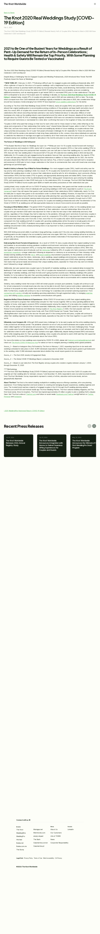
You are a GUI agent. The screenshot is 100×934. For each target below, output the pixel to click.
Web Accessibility (48, 858)
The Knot (19, 830)
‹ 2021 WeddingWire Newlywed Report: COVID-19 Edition (24, 411)
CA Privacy (58, 858)
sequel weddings (45, 255)
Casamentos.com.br (40, 843)
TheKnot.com (31, 394)
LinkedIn (71, 829)
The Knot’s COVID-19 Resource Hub (25, 343)
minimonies (46, 250)
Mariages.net (38, 829)
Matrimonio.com (39, 833)
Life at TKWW (55, 836)
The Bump (20, 850)
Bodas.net (20, 843)
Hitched (19, 840)
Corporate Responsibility (59, 843)
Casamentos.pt (38, 846)
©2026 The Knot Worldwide (26, 867)
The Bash (36, 839)
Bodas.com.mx (21, 846)
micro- (33, 255)
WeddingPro (20, 836)
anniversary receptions (12, 252)
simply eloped (38, 836)
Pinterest (7, 397)
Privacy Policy (28, 858)
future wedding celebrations (65, 102)
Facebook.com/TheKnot (65, 394)
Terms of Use (38, 858)
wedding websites (24, 295)
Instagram (17, 397)
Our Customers (56, 833)
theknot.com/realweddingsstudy (79, 340)
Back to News (9, 13)
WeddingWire (21, 833)
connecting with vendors (13, 293)
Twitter (90, 394)
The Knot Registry (56, 309)
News (52, 839)
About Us (53, 829)
